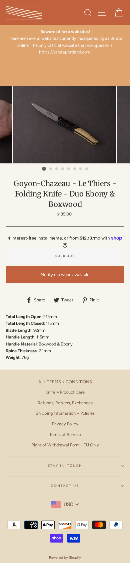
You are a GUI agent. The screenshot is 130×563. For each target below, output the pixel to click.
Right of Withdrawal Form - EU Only (65, 444)
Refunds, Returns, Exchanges (65, 402)
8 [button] (87, 169)
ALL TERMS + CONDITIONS (65, 381)
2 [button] (51, 169)
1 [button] (44, 169)
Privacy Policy (65, 423)
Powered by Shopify (65, 557)
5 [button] (69, 169)
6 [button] (75, 169)
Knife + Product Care (65, 392)
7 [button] (81, 169)
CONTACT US (65, 485)
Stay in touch (65, 465)
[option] (65, 42)
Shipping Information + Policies (65, 413)
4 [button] (63, 169)
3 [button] (57, 169)
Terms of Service (65, 434)
